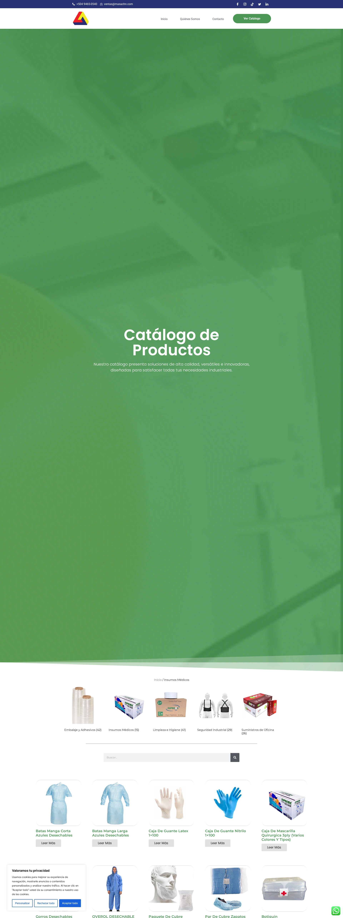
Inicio (164, 19)
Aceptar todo (70, 903)
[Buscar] (234, 757)
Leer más (48, 843)
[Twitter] (259, 4)
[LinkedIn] (267, 4)
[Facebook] (237, 4)
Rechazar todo (45, 903)
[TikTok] (252, 4)
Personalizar (22, 903)
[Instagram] (245, 4)
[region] (46, 888)
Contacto (218, 19)
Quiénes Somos (190, 19)
